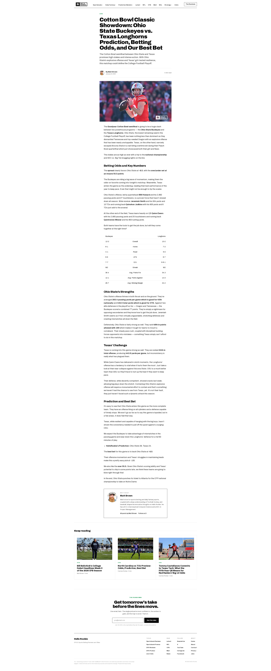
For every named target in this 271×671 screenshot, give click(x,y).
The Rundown (190, 4)
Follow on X (142, 513)
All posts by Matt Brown (128, 513)
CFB (101, 13)
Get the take (151, 620)
